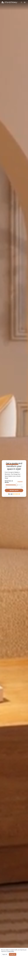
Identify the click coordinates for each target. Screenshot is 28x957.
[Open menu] (24, 2)
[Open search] (21, 2)
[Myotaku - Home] (9, 2)
